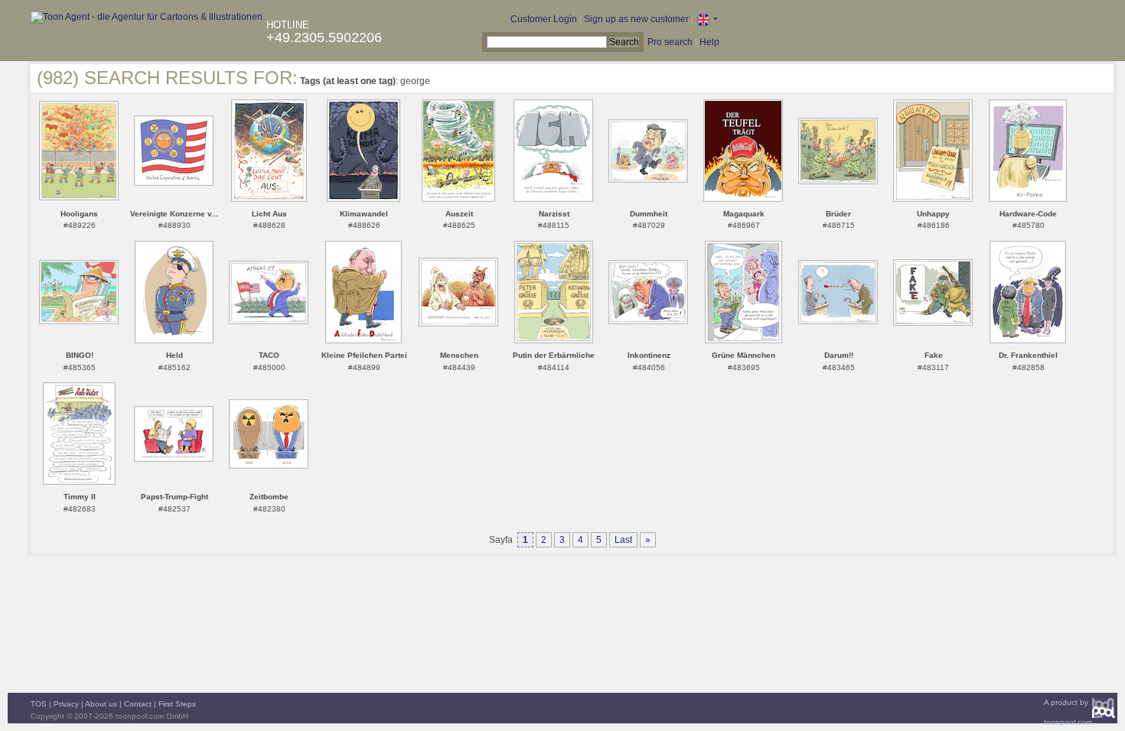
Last (623, 539)
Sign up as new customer (636, 19)
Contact (138, 704)
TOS (39, 704)
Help (709, 42)
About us (101, 704)
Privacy (66, 704)
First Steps (177, 704)
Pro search (670, 42)
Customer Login (543, 19)
